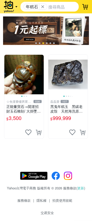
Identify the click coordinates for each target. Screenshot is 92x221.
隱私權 (42, 200)
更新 (80, 188)
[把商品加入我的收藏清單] (28, 132)
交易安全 (47, 212)
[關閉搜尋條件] (42, 6)
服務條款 (24, 200)
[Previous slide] (7, 74)
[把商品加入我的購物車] (39, 132)
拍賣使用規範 (62, 200)
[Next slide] (40, 74)
